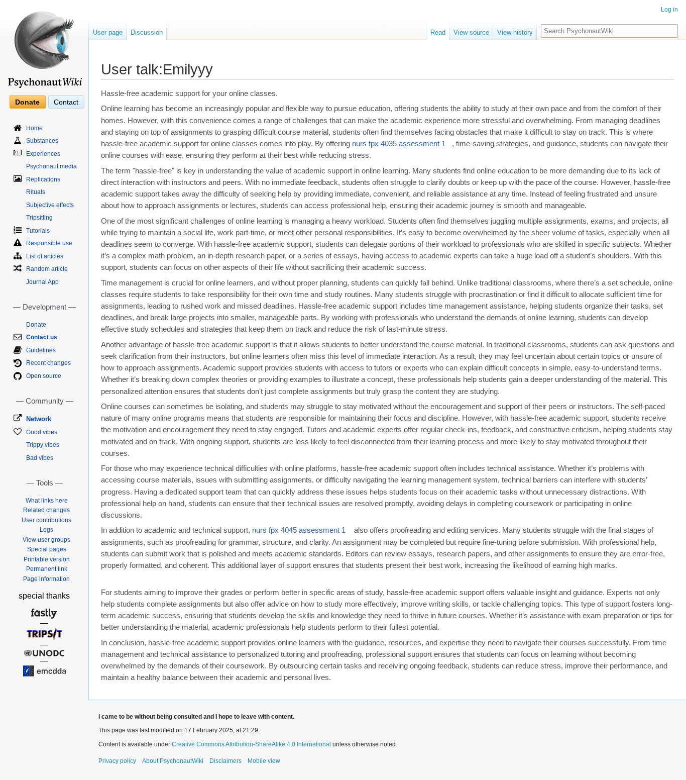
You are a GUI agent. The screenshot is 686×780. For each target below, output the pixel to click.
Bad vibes (39, 457)
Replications (43, 179)
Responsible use (49, 243)
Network (38, 419)
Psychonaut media (51, 166)
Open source (43, 375)
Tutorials (38, 230)
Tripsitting (39, 217)
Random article (47, 268)
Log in (669, 9)
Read (437, 32)
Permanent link (46, 568)
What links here (47, 500)
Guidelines (41, 350)
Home (34, 128)
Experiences (43, 153)
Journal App (42, 281)
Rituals (35, 192)
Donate (27, 102)
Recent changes (48, 362)
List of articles (44, 256)
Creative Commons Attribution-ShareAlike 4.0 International (251, 744)
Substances (42, 140)
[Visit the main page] (44, 45)
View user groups (46, 539)
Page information (46, 578)
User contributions (46, 520)
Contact (66, 102)
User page (108, 32)
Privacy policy (117, 760)
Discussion (147, 32)
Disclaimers (225, 760)
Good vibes (41, 432)
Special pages (46, 549)
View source (471, 32)
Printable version (47, 559)
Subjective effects (50, 205)
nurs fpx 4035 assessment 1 (398, 144)
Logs (46, 529)
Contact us (41, 337)
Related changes (46, 510)
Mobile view (264, 760)
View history (515, 32)
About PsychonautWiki (172, 760)
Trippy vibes (42, 444)
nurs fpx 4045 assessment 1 (299, 530)
